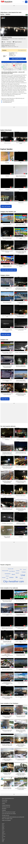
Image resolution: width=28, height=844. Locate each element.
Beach (13, 574)
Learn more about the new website (9, 813)
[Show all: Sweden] (6, 204)
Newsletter (4, 808)
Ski (17, 577)
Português (3, 836)
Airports (17, 573)
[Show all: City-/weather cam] (8, 268)
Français (3, 831)
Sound (21, 578)
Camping (17, 570)
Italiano (3, 832)
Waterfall (3, 577)
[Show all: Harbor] (5, 332)
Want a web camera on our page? (8, 811)
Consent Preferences (6, 805)
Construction (7, 573)
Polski (3, 841)
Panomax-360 (10, 568)
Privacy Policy (4, 800)
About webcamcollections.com (8, 798)
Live (23, 575)
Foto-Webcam (12, 571)
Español (3, 828)
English (3, 827)
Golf (7, 578)
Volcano (24, 569)
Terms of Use (4, 801)
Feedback (4, 810)
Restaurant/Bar (5, 570)
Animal (7, 575)
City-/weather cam (13, 581)
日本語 (3, 840)
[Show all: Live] (5, 397)
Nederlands (3, 833)
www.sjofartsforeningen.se (10, 43)
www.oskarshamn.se (7, 102)
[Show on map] (14, 70)
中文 (2, 837)
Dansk (3, 824)
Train (21, 569)
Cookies (3, 803)
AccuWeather (13, 56)
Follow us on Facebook (6, 820)
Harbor (11, 577)
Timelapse (24, 572)
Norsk (3, 835)
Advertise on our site (6, 806)
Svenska (3, 823)
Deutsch (3, 826)
